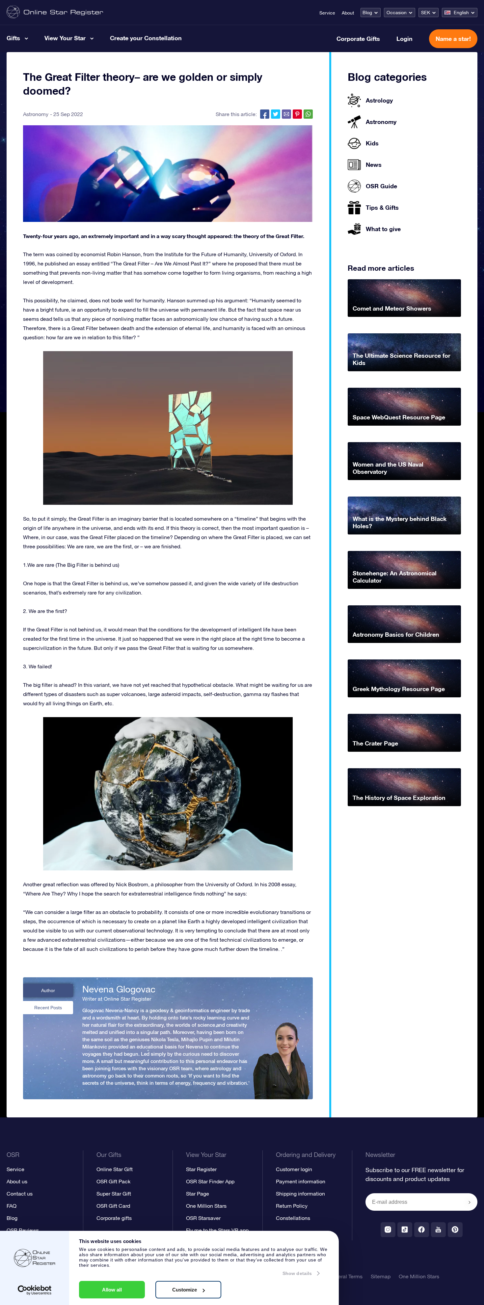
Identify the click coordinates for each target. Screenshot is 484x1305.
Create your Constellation (146, 38)
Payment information (300, 1181)
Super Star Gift (113, 1194)
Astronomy (35, 114)
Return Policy (292, 1206)
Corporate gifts (114, 1218)
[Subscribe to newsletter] (470, 1202)
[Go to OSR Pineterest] (455, 1229)
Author (48, 990)
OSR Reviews (23, 1230)
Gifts (13, 38)
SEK (425, 12)
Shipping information (300, 1194)
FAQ (11, 1206)
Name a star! (453, 38)
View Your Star (65, 38)
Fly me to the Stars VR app (217, 1230)
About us (17, 1181)
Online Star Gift (114, 1169)
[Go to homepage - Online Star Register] (55, 12)
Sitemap (380, 1276)
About (348, 12)
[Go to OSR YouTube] (438, 1229)
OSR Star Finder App (210, 1181)
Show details (297, 1273)
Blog (367, 12)
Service (327, 12)
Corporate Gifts (358, 38)
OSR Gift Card (113, 1206)
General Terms (345, 1276)
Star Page (197, 1194)
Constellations (293, 1218)
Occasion (397, 12)
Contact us (20, 1194)
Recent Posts (48, 1007)
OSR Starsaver (203, 1218)
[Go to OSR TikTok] (404, 1229)
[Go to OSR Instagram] (388, 1229)
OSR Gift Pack (113, 1181)
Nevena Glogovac (118, 989)
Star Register (201, 1169)
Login (404, 38)
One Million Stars (206, 1206)
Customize (184, 1289)
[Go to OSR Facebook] (421, 1229)
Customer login (294, 1169)
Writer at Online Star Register (116, 999)
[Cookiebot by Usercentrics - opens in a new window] (35, 1290)
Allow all (112, 1289)
